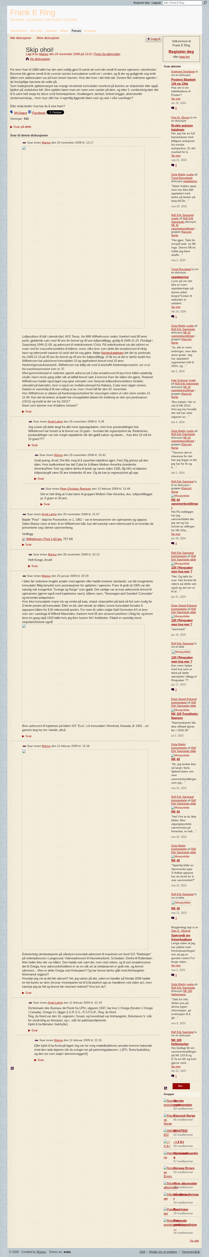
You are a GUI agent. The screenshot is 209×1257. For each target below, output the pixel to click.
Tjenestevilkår (190, 1252)
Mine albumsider (185, 1183)
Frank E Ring (32, 12)
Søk (205, 2)
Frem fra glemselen (107, 54)
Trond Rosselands (182, 177)
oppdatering (190, 181)
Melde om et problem (163, 1252)
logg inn (184, 56)
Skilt (142, 1252)
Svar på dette (20, 126)
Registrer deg (141, 2)
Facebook (39, 113)
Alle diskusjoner (20, 38)
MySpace (20, 113)
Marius (43, 54)
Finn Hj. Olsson (180, 117)
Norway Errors (184, 1168)
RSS (12, 1068)
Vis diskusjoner (40, 59)
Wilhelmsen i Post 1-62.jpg (43, 539)
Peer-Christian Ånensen (75, 488)
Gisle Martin (178, 174)
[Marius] (16, 57)
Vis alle (194, 1240)
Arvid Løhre (55, 421)
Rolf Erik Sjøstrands (182, 220)
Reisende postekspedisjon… (185, 1224)
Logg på (156, 2)
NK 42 (175, 759)
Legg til (155, 38)
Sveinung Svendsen (183, 71)
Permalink (24, 143)
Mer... (181, 1086)
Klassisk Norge (184, 1115)
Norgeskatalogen (112, 352)
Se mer (176, 98)
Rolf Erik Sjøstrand (182, 215)
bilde (193, 559)
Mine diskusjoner (48, 38)
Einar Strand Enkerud (184, 605)
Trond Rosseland (181, 269)
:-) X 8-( (178, 1142)
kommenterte (179, 556)
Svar (27, 411)
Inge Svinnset (179, 380)
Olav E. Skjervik (181, 930)
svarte (190, 174)
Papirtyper (180, 1209)
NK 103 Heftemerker (181, 993)
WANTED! (180, 1130)
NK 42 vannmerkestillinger (182, 227)
